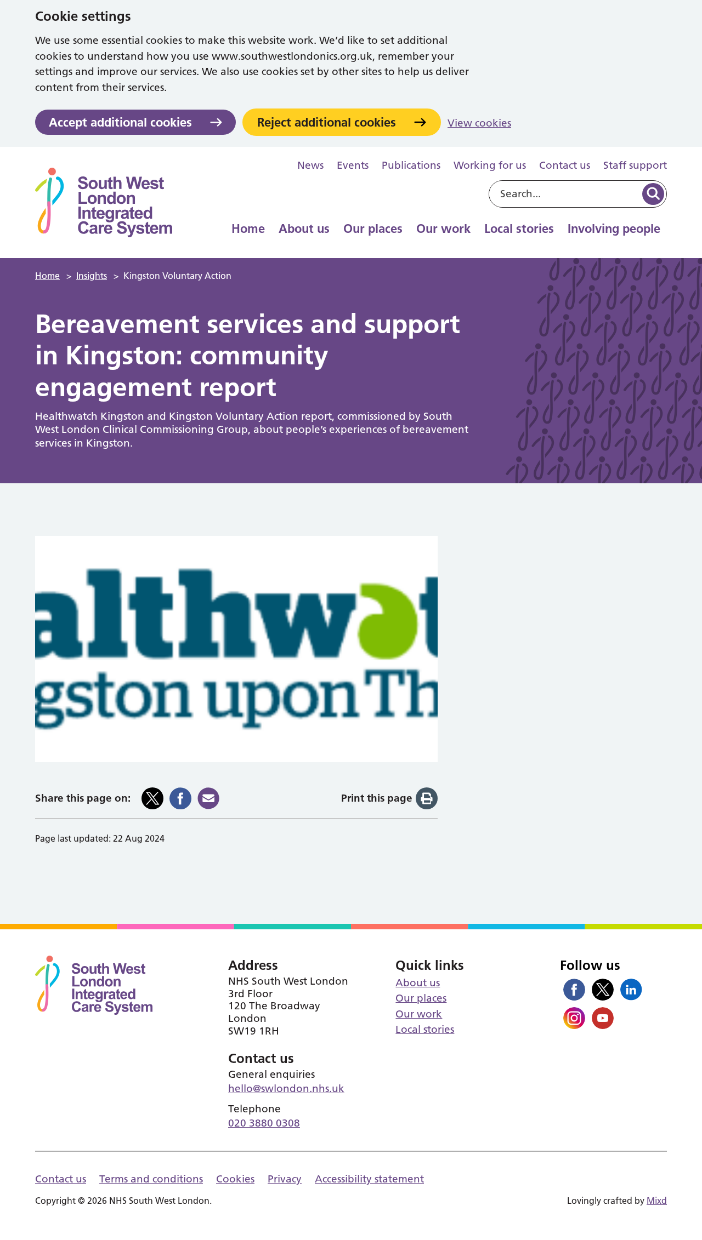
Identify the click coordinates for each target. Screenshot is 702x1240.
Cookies (235, 1179)
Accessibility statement (369, 1179)
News (310, 165)
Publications (411, 165)
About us (304, 228)
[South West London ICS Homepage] (103, 202)
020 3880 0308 (264, 1123)
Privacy (285, 1179)
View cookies (479, 123)
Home (248, 228)
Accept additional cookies (120, 122)
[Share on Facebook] (180, 798)
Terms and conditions (151, 1179)
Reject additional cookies (326, 122)
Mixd (657, 1200)
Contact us (564, 165)
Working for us (490, 165)
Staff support (635, 165)
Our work (443, 228)
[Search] (653, 194)
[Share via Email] (208, 798)
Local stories (519, 228)
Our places (373, 228)
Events (353, 165)
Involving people (614, 228)
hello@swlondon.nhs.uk (286, 1088)
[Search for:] (564, 194)
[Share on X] (152, 798)
